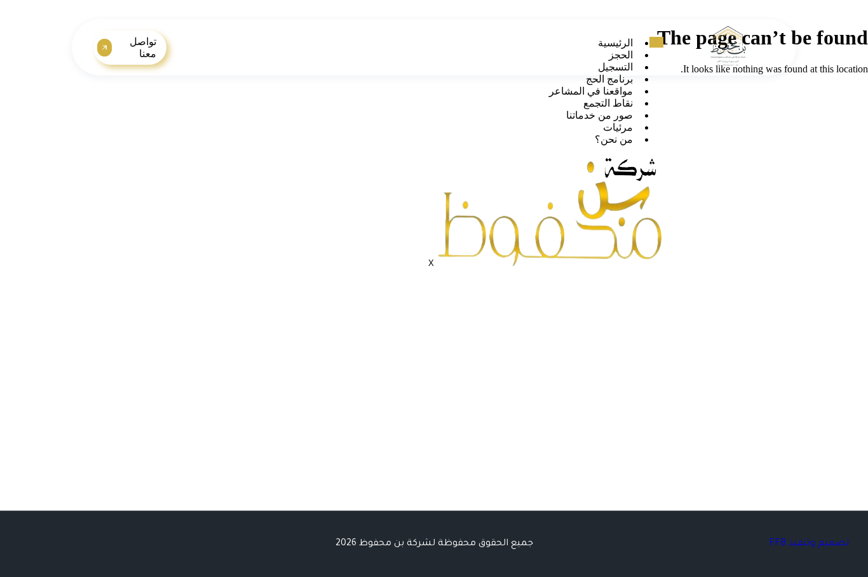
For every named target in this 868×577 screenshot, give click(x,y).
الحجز (621, 55)
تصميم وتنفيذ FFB (809, 544)
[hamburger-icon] (656, 42)
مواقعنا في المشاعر (591, 91)
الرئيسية (615, 42)
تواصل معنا (143, 47)
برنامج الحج (609, 79)
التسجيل (615, 67)
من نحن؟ (614, 139)
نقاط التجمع (608, 103)
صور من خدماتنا (599, 115)
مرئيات (618, 127)
